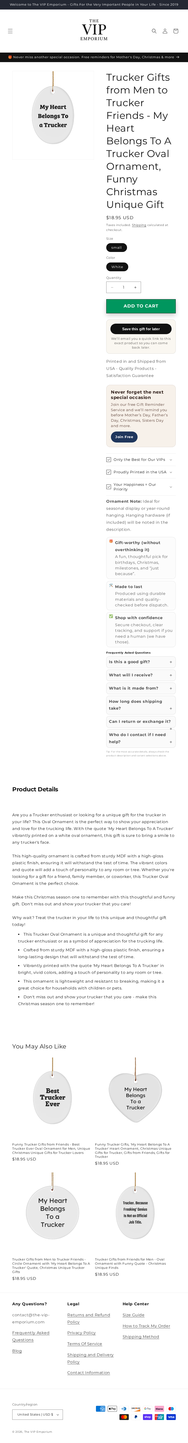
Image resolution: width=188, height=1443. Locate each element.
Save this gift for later (141, 329)
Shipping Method (141, 1336)
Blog (17, 1351)
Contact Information (88, 1372)
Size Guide (134, 1315)
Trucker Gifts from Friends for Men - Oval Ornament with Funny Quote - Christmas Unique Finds (130, 1263)
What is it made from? (133, 688)
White (117, 267)
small (116, 247)
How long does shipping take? (135, 705)
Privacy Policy (81, 1332)
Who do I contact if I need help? (137, 738)
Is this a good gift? (129, 661)
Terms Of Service (84, 1343)
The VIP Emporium (38, 1431)
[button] (10, 31)
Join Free (124, 437)
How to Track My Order (146, 1326)
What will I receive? (131, 675)
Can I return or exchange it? (140, 721)
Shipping (139, 225)
